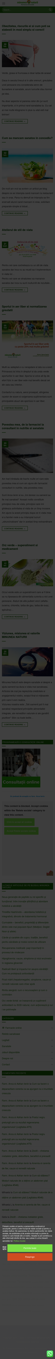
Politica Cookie (19, 1241)
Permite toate (30, 1248)
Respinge (30, 1256)
